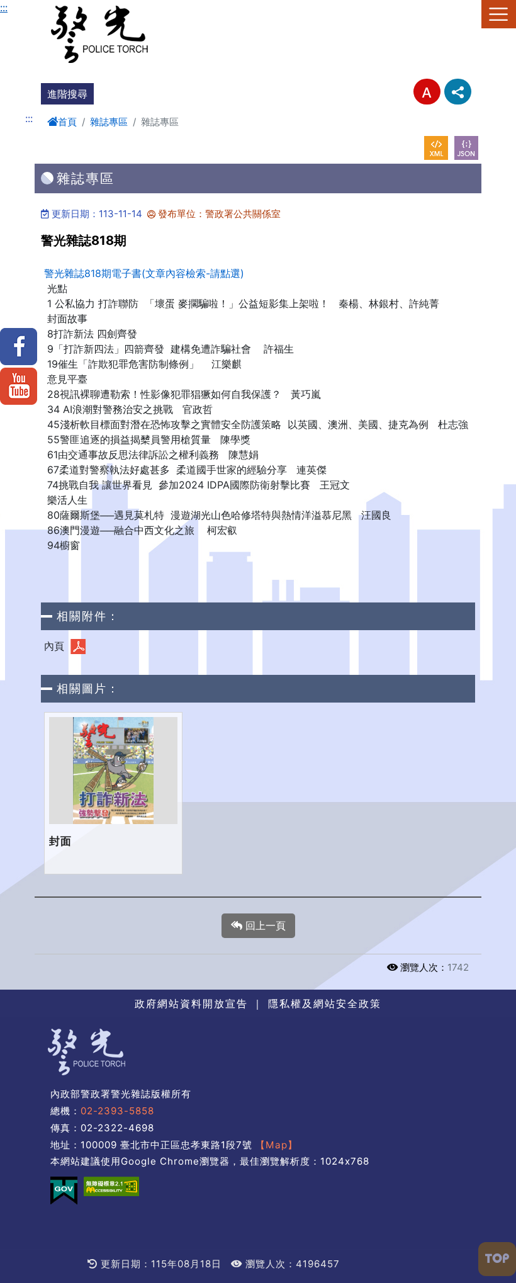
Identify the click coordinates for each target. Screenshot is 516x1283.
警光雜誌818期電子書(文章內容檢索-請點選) (144, 273)
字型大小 (426, 92)
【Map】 (276, 1145)
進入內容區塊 (30, 7)
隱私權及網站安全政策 (324, 1003)
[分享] (457, 92)
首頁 (67, 122)
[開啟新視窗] (436, 148)
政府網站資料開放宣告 (191, 1003)
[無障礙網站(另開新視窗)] (111, 1186)
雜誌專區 (109, 122)
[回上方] (497, 1259)
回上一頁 (264, 925)
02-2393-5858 (117, 1111)
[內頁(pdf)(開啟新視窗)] (78, 646)
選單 (498, 14)
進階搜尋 (67, 94)
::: (4, 7)
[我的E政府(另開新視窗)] (63, 1191)
